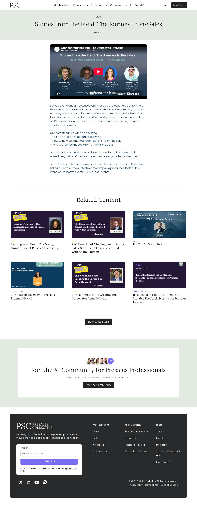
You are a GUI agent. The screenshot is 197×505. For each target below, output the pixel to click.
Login (165, 5)
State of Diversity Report (168, 453)
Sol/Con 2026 (137, 5)
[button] (62, 5)
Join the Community (98, 385)
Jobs (159, 431)
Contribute (163, 462)
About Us (99, 445)
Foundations (132, 438)
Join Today (179, 5)
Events (160, 438)
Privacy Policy (136, 484)
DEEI (95, 438)
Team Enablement (136, 451)
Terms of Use (151, 484)
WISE (96, 431)
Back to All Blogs (98, 321)
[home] (23, 5)
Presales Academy (136, 431)
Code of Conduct (170, 484)
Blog (98, 16)
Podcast (161, 445)
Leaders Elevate (134, 445)
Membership (101, 425)
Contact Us (100, 451)
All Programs (132, 425)
